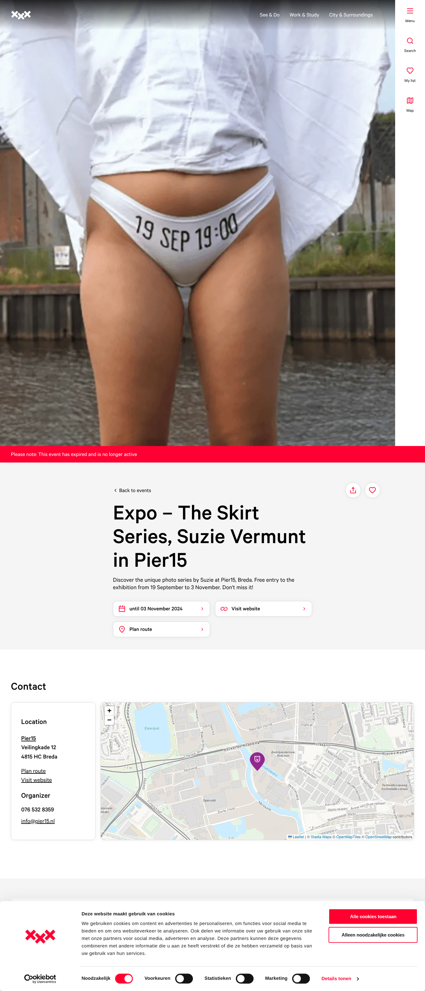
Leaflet (298, 836)
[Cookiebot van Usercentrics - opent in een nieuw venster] (40, 979)
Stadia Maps (321, 836)
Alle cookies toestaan (373, 916)
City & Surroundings (351, 15)
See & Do (270, 15)
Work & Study (304, 15)
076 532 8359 (37, 809)
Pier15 (28, 738)
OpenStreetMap (379, 836)
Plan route (33, 771)
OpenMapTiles (348, 836)
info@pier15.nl (38, 821)
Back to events (135, 490)
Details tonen (336, 978)
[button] (257, 761)
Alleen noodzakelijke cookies (373, 934)
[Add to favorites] (372, 490)
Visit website (36, 780)
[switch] (184, 979)
